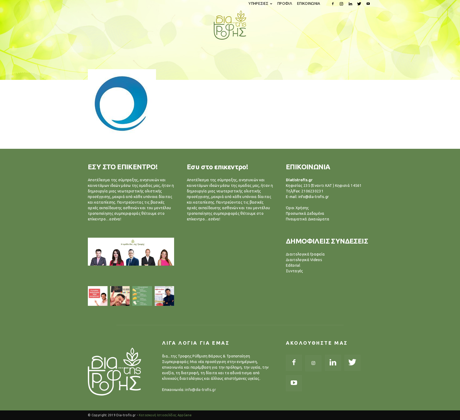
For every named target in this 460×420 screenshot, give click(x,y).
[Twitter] (359, 3)
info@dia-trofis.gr (200, 390)
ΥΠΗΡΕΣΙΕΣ (258, 3)
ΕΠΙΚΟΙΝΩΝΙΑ (308, 3)
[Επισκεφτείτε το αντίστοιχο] (98, 296)
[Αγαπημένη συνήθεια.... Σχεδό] (142, 296)
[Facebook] (333, 3)
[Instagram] (342, 3)
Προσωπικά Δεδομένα (305, 213)
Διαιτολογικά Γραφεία (305, 254)
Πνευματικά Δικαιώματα (308, 219)
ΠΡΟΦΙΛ (284, 3)
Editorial (293, 265)
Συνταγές (294, 271)
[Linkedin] (350, 3)
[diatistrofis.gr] (230, 25)
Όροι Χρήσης (297, 208)
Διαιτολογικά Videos (304, 260)
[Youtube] (368, 3)
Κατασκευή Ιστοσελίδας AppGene (165, 415)
